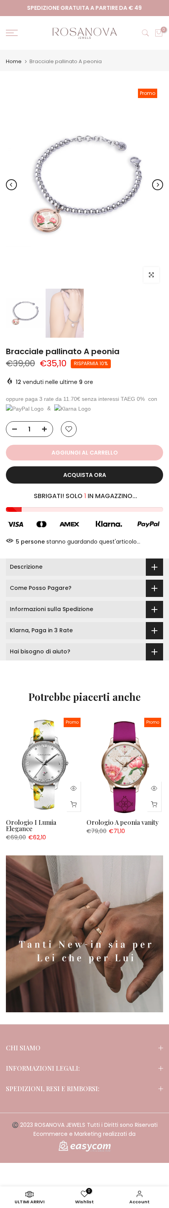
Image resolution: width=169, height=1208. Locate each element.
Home (14, 61)
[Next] (157, 184)
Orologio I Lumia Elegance (31, 825)
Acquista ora (84, 475)
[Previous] (11, 184)
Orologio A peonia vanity (122, 822)
